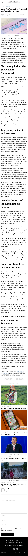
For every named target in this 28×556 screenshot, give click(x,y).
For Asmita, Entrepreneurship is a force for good (13, 408)
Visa (9, 38)
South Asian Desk (22, 552)
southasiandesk (20, 14)
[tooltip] (6, 379)
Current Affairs (5, 6)
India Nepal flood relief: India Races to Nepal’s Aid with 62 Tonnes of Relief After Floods (13, 485)
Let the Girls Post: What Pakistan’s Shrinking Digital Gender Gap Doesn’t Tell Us (14, 433)
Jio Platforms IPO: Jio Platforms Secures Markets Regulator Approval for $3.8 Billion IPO (13, 459)
